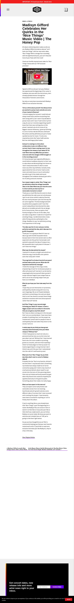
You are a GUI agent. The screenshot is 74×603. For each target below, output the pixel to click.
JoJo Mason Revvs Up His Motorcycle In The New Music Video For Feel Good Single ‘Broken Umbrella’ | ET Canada (47, 448)
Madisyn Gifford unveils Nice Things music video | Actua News (17, 448)
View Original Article (28, 437)
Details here (48, 2)
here (47, 407)
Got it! (68, 599)
